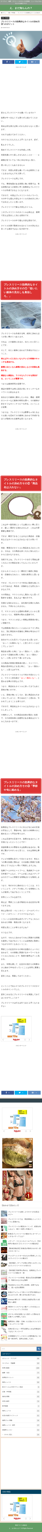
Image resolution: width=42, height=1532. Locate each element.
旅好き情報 (20, 1396)
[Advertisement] (21, 89)
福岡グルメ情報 (20, 1420)
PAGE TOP (39, 1484)
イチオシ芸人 (21, 1434)
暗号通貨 (20, 1406)
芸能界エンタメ (20, 1430)
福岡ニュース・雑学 (20, 1425)
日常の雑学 (20, 1401)
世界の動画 (20, 1368)
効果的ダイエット (20, 1377)
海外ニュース (20, 1411)
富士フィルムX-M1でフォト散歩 (20, 1387)
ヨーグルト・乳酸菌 (20, 1363)
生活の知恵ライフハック (20, 1415)
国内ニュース (20, 1382)
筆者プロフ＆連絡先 (21, 1525)
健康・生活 (20, 1372)
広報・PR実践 (5, 18)
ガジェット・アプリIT (20, 1358)
